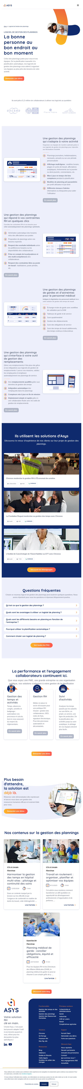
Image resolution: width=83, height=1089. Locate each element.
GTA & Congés (12, 867)
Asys (5, 26)
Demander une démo (14, 78)
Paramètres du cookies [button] (31, 1084)
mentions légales (27, 1074)
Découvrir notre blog (41, 992)
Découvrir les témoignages (41, 570)
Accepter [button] (44, 1084)
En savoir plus (50, 200)
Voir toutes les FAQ (41, 645)
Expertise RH (32, 941)
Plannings (11, 871)
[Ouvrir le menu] (78, 5)
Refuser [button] (54, 1084)
